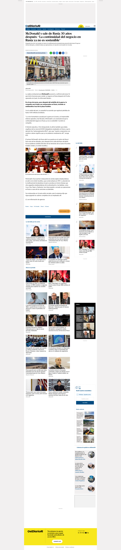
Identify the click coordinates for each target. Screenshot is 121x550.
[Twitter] (60, 53)
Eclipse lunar (82, 1)
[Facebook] (54, 53)
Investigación (51, 29)
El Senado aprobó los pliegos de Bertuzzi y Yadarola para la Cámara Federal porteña (59, 307)
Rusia (31, 206)
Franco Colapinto (76, 1)
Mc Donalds (36, 206)
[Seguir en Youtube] (86, 532)
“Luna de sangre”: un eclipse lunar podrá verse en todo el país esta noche (36, 261)
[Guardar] (66, 53)
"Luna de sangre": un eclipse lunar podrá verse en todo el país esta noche (86, 157)
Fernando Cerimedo (55, 1)
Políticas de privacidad (59, 547)
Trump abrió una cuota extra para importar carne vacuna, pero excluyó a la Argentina (36, 393)
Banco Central (71, 1)
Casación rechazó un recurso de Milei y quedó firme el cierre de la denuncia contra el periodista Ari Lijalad (35, 308)
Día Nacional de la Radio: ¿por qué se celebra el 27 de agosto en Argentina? (86, 214)
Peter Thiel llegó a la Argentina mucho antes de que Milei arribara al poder (59, 285)
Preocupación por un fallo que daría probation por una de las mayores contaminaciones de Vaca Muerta (59, 239)
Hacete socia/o (81, 26)
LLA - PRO (35, 1)
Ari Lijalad (60, 1)
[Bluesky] (57, 53)
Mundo (27, 206)
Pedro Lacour (51, 264)
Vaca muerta (44, 1)
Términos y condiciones (69, 547)
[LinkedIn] (63, 53)
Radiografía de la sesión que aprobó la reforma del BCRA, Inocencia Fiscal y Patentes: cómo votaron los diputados (36, 350)
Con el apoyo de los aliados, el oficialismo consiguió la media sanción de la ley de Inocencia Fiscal (59, 329)
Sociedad (39, 29)
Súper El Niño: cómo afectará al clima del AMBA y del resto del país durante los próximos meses (79, 439)
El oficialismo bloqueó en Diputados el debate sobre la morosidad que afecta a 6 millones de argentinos (59, 349)
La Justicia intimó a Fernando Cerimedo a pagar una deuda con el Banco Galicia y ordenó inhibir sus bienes (59, 372)
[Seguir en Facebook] (80, 532)
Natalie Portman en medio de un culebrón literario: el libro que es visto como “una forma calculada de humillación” (36, 240)
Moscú (42, 206)
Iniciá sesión (87, 26)
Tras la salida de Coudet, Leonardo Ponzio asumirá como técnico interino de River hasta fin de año (58, 393)
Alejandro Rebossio (53, 242)
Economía (33, 29)
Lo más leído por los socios (33, 221)
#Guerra (47, 206)
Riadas (93, 1)
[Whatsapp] (51, 53)
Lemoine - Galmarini (65, 1)
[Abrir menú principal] (95, 26)
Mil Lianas (57, 29)
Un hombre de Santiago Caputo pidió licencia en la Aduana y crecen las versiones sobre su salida (59, 261)
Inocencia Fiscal (48, 1)
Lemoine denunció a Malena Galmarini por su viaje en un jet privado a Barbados (35, 329)
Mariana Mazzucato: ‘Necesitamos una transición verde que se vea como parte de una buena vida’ (79, 431)
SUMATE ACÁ (57, 541)
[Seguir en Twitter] (78, 532)
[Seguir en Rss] (88, 532)
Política (28, 29)
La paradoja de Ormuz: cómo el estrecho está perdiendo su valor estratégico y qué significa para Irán (86, 232)
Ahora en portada (30, 267)
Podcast (63, 29)
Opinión (44, 29)
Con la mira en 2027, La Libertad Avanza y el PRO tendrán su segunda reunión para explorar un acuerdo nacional (36, 286)
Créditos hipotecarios (88, 1)
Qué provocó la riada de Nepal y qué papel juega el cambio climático (80, 423)
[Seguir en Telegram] (81, 532)
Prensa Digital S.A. (50, 547)
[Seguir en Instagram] (83, 532)
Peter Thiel (39, 1)
